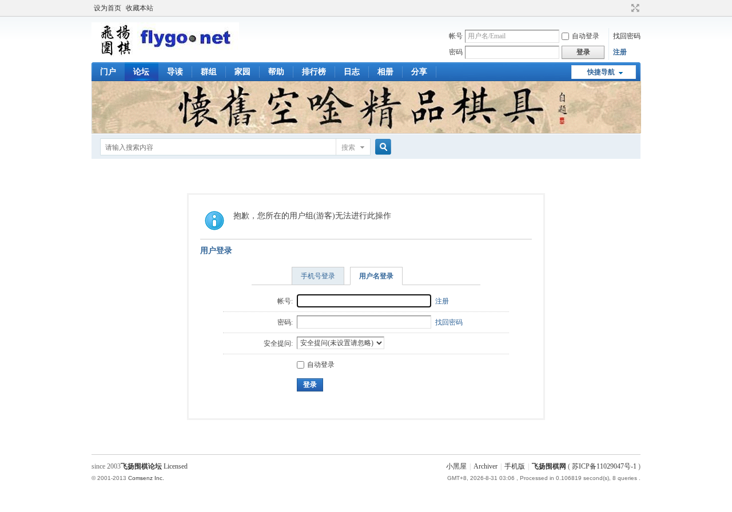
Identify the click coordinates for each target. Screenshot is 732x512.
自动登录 (585, 36)
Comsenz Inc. (146, 478)
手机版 (514, 466)
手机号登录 (318, 276)
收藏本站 (139, 8)
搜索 (348, 147)
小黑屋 (456, 466)
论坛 (141, 71)
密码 (456, 52)
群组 (209, 71)
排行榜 (314, 71)
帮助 (276, 71)
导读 (175, 71)
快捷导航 (601, 72)
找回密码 (626, 36)
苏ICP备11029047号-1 (604, 466)
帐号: (285, 301)
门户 (108, 71)
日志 (352, 71)
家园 (242, 71)
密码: (285, 322)
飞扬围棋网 (549, 466)
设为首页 (107, 8)
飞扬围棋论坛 (141, 466)
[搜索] (381, 147)
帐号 (456, 36)
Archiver (486, 466)
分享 (419, 71)
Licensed (176, 466)
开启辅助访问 (624, 8)
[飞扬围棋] (165, 54)
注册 (620, 52)
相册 (385, 71)
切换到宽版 (633, 8)
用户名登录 (376, 276)
